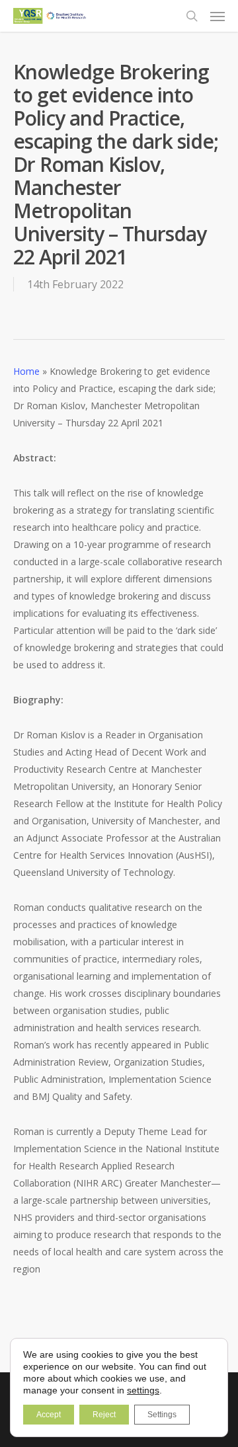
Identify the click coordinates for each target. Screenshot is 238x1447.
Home (26, 371)
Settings (162, 1414)
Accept (48, 1414)
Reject (104, 1414)
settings (143, 1390)
